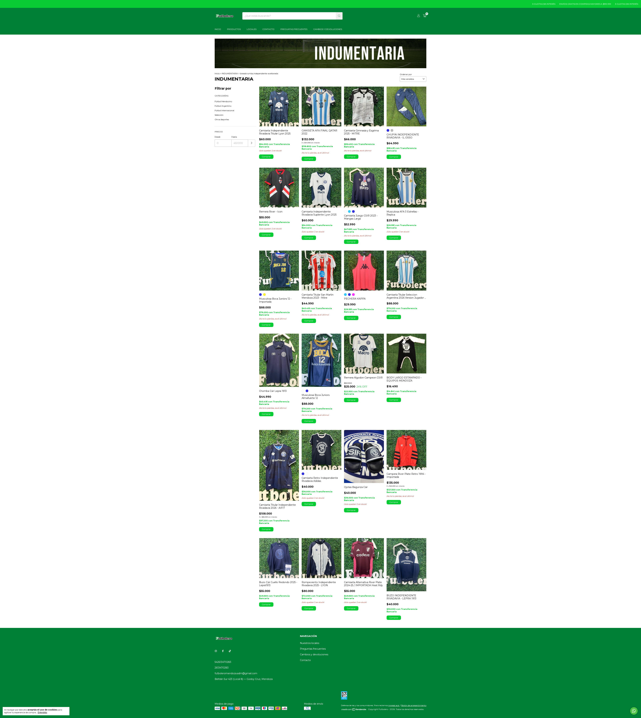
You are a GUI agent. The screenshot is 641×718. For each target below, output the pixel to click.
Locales (251, 29)
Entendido (42, 712)
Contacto (268, 29)
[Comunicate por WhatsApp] (634, 711)
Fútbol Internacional (224, 110)
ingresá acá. (394, 705)
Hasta (234, 137)
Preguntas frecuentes (313, 648)
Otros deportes (222, 119)
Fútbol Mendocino (223, 101)
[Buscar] (339, 16)
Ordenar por (406, 74)
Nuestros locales (309, 643)
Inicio (218, 29)
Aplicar (251, 143)
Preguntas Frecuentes (293, 29)
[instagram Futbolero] (216, 650)
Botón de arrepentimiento (413, 705)
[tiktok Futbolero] (230, 650)
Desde (217, 137)
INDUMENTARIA (230, 73)
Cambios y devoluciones (327, 29)
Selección (219, 115)
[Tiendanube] (354, 710)
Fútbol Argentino (223, 106)
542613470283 (223, 662)
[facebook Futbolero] (223, 650)
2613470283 (222, 667)
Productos (234, 29)
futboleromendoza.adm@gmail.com (236, 673)
